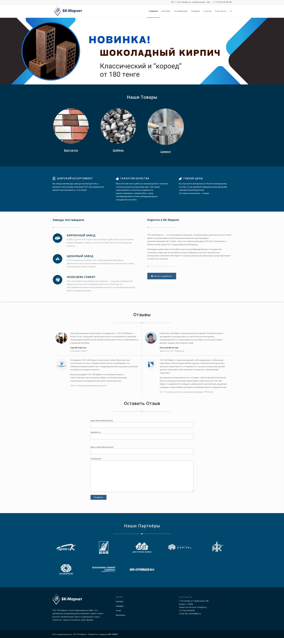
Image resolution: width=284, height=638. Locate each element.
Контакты (120, 615)
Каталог (119, 601)
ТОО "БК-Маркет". (80, 634)
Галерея (120, 606)
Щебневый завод (80, 256)
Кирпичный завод (81, 235)
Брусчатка (71, 150)
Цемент (165, 151)
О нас (118, 610)
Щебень (118, 150)
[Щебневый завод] (57, 259)
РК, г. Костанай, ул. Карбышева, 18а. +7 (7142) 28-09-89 (201, 2)
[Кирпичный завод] (57, 238)
